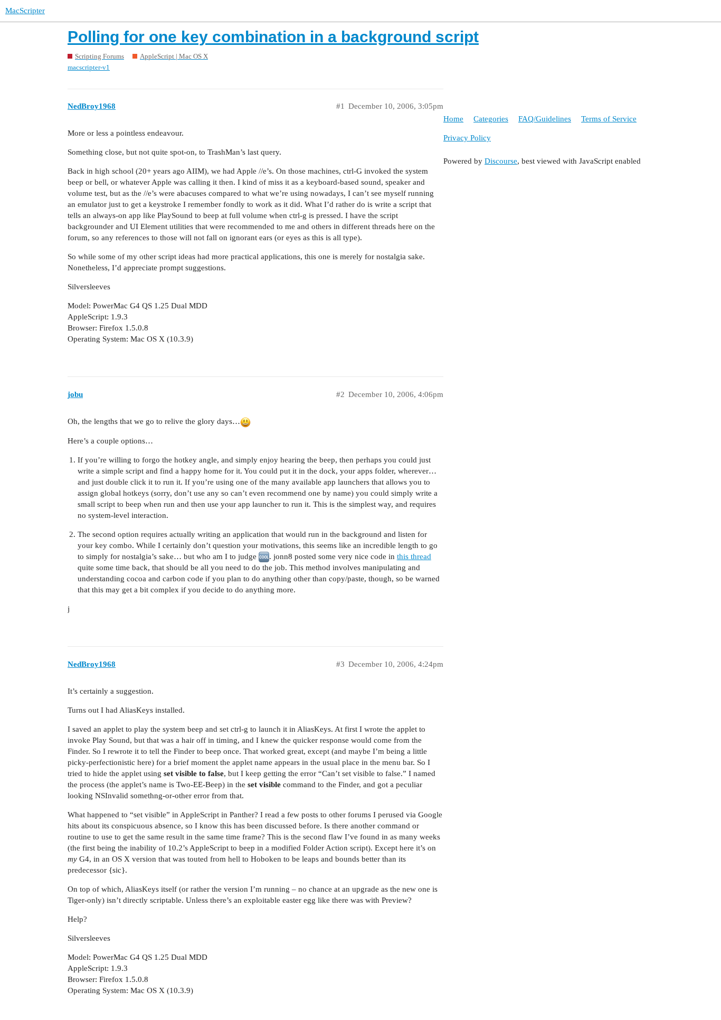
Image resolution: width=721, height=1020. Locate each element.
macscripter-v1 (89, 67)
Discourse (501, 161)
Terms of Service (609, 119)
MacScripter (25, 10)
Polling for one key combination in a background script (273, 36)
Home (453, 119)
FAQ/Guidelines (544, 119)
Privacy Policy (467, 138)
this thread (414, 556)
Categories (490, 119)
